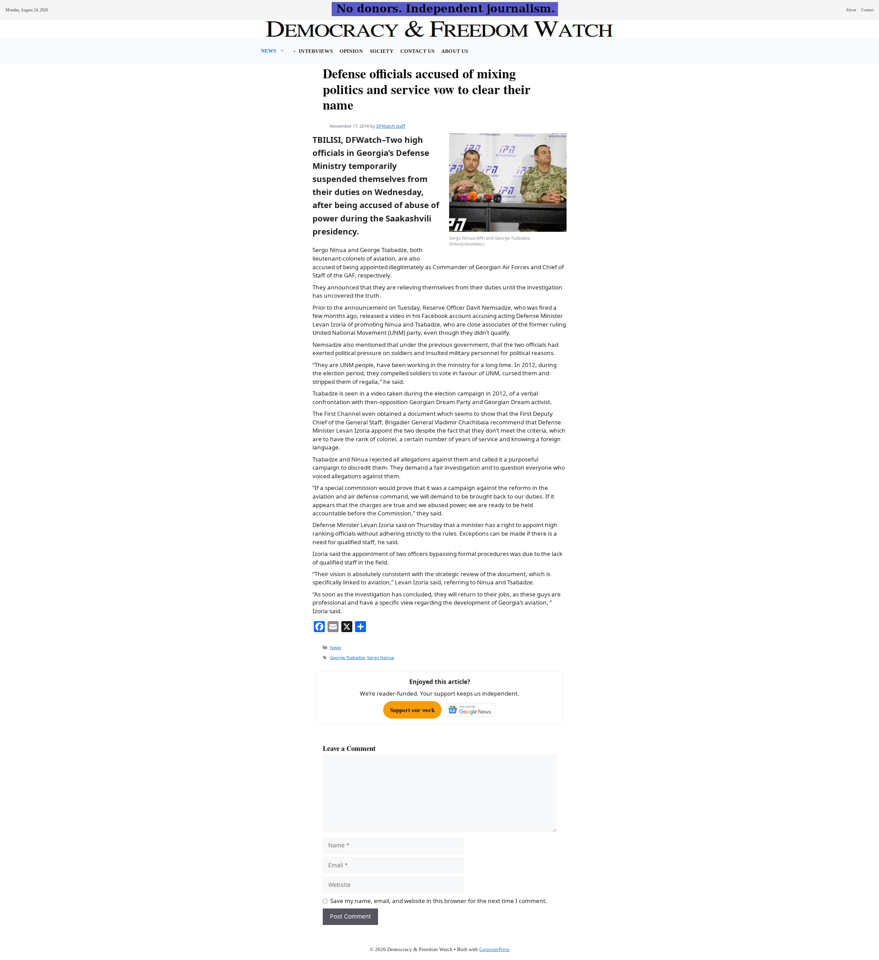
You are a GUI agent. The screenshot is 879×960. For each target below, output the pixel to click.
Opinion (351, 51)
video (397, 316)
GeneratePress (494, 949)
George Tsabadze (347, 657)
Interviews (315, 51)
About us (454, 51)
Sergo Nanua (380, 657)
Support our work (412, 710)
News (268, 51)
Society (381, 51)
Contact (867, 10)
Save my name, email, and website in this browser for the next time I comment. (438, 901)
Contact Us (417, 51)
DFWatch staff (390, 126)
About (851, 10)
